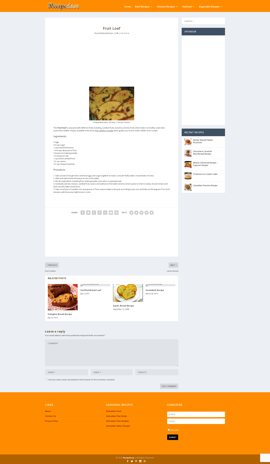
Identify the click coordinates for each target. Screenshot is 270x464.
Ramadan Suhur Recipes (118, 426)
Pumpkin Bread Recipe (60, 314)
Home (127, 6)
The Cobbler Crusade (104, 130)
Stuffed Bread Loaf (90, 290)
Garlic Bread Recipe (123, 305)
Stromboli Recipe (155, 290)
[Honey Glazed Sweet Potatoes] (188, 141)
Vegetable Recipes (209, 6)
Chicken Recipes (166, 6)
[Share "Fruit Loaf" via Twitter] (88, 212)
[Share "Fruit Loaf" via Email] (111, 212)
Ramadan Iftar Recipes (117, 421)
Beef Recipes (142, 6)
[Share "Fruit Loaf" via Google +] (94, 212)
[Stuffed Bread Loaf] (95, 285)
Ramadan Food (113, 411)
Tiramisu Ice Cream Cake (205, 174)
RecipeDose (128, 457)
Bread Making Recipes (103, 33)
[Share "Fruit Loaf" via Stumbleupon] (105, 212)
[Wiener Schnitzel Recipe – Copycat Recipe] (188, 164)
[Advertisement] (111, 62)
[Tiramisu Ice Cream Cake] (188, 175)
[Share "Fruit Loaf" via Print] (116, 212)
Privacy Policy (51, 421)
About (48, 411)
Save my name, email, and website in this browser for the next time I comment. (81, 379)
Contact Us (50, 416)
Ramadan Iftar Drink (116, 416)
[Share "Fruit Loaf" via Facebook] (83, 212)
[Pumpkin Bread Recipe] (63, 297)
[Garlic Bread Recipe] (128, 293)
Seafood (187, 6)
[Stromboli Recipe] (161, 285)
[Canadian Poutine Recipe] (188, 187)
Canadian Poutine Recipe (205, 185)
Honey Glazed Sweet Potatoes (203, 141)
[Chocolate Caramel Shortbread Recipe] (188, 153)
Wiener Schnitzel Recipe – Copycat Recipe (205, 164)
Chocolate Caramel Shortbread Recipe (202, 152)
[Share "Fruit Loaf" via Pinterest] (99, 212)
